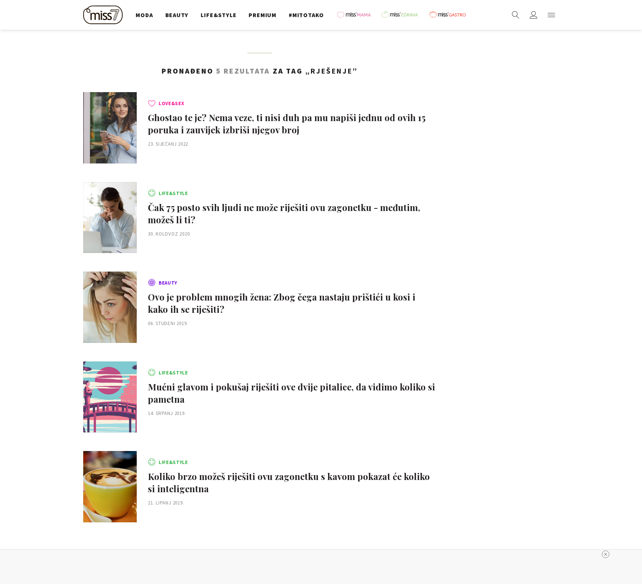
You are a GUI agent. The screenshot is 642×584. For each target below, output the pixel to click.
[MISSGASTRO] (449, 15)
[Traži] (515, 14)
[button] (551, 14)
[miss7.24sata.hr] (104, 15)
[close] (605, 554)
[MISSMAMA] (356, 15)
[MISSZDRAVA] (403, 15)
